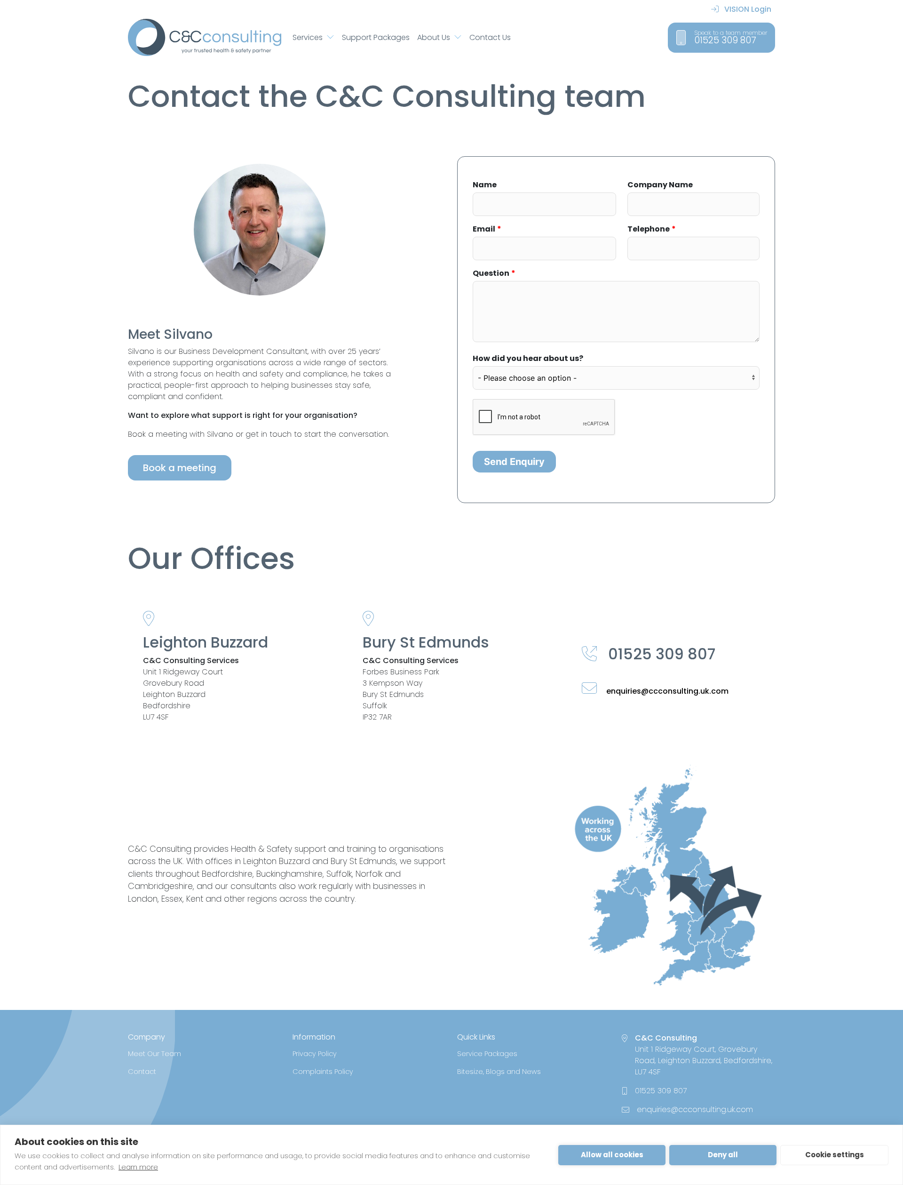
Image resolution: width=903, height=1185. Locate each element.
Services (308, 37)
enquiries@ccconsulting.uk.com (666, 691)
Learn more (138, 1167)
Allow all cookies (612, 1155)
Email (484, 229)
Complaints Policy (323, 1071)
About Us (433, 37)
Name (485, 184)
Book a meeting (179, 467)
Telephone (648, 229)
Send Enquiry (514, 461)
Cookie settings (834, 1155)
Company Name (660, 184)
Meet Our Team (154, 1053)
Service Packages (487, 1053)
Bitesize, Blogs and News (499, 1071)
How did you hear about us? (528, 358)
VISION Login (746, 9)
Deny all (723, 1155)
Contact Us (490, 37)
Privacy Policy (315, 1053)
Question (491, 273)
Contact (142, 1071)
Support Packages (376, 37)
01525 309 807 (659, 654)
